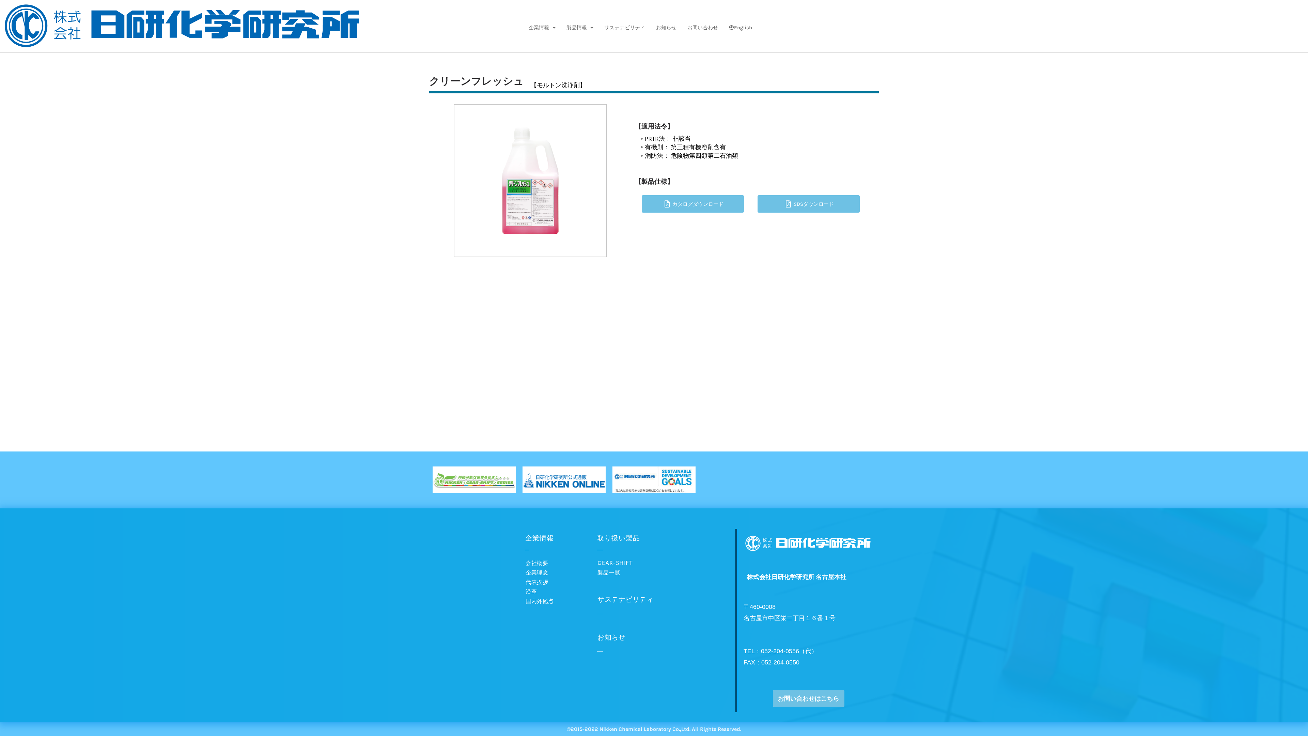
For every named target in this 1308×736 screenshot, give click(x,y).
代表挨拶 (537, 582)
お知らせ (666, 28)
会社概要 (537, 563)
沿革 (531, 592)
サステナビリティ (624, 28)
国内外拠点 (540, 601)
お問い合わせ (702, 28)
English (743, 28)
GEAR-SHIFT (615, 563)
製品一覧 (608, 573)
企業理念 (537, 573)
